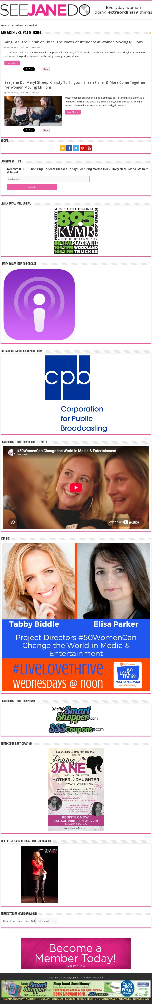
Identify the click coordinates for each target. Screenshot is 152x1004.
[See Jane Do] (76, 9)
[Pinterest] (83, 148)
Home (4, 25)
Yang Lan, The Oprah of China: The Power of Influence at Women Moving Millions (73, 42)
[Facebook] (69, 148)
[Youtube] (89, 148)
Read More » (12, 63)
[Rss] (63, 148)
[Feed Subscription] (150, 32)
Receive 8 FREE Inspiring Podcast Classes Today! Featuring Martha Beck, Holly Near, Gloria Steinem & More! (77, 170)
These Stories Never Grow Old (19, 921)
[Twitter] (76, 148)
